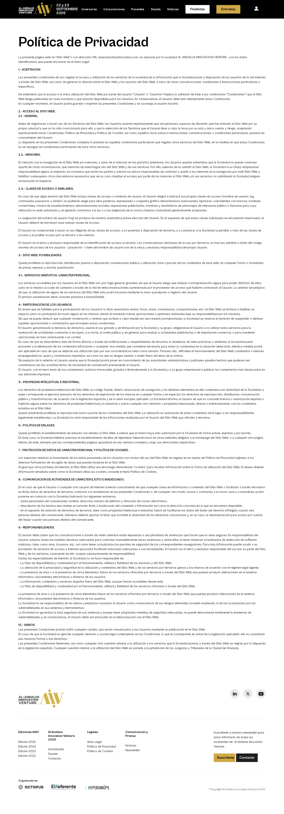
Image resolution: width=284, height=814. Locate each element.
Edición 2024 (27, 746)
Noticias (173, 9)
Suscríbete (225, 758)
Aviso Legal (81, 62)
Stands (156, 9)
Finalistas (197, 9)
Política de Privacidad (101, 746)
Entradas (228, 9)
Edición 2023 (27, 751)
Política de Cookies (143, 472)
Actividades (56, 749)
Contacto (54, 758)
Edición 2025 (27, 742)
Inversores (89, 9)
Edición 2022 (27, 756)
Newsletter (132, 750)
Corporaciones (113, 9)
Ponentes (137, 9)
